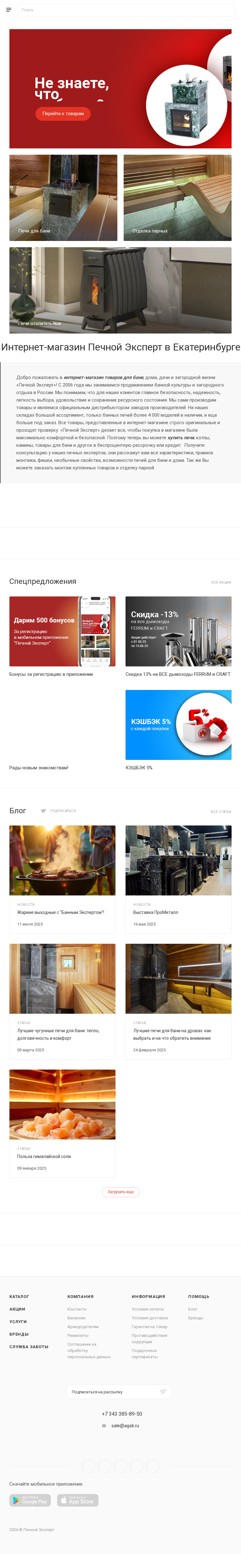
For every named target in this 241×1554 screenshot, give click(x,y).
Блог (192, 1309)
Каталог (19, 1296)
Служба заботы (28, 1346)
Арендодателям (83, 1326)
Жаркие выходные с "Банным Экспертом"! (60, 912)
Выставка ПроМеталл (155, 912)
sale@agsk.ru (125, 1426)
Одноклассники (136, 1466)
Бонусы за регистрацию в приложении (51, 674)
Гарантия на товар (150, 1326)
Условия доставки (150, 1318)
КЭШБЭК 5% (139, 768)
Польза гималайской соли (44, 1156)
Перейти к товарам (63, 113)
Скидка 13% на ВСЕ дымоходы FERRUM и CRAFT (178, 674)
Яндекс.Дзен (152, 1466)
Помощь (198, 1296)
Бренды (19, 1334)
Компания (80, 1296)
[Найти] (227, 10)
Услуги (18, 1321)
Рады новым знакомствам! (38, 768)
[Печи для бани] (63, 198)
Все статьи (221, 812)
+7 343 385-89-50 (122, 1414)
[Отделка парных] (178, 198)
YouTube (120, 1466)
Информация (148, 1296)
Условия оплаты (148, 1309)
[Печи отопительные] (120, 290)
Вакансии (76, 1318)
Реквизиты (77, 1335)
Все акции (222, 582)
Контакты (77, 1309)
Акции (17, 1309)
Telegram (104, 1466)
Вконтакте (88, 1466)
